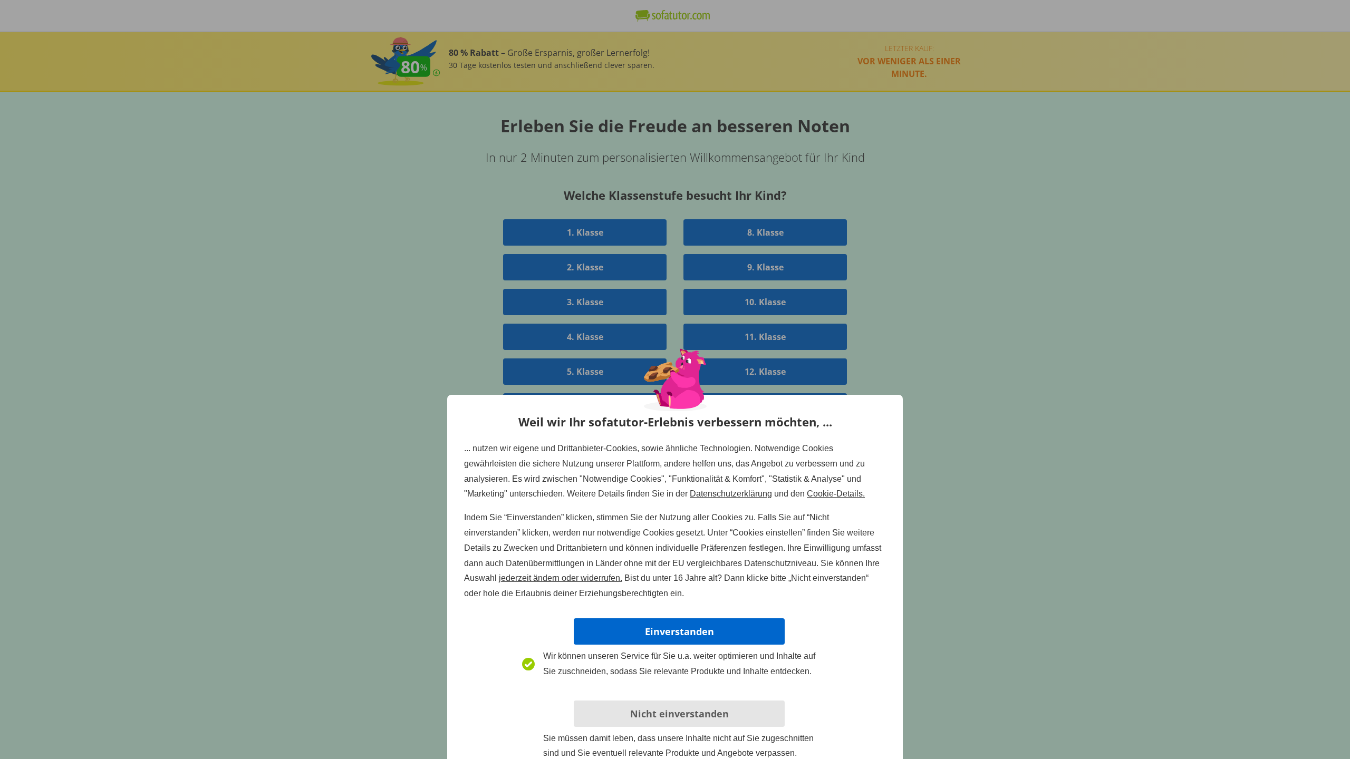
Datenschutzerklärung (731, 493)
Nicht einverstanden (679, 713)
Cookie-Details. (836, 493)
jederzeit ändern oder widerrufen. (560, 577)
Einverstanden (679, 631)
